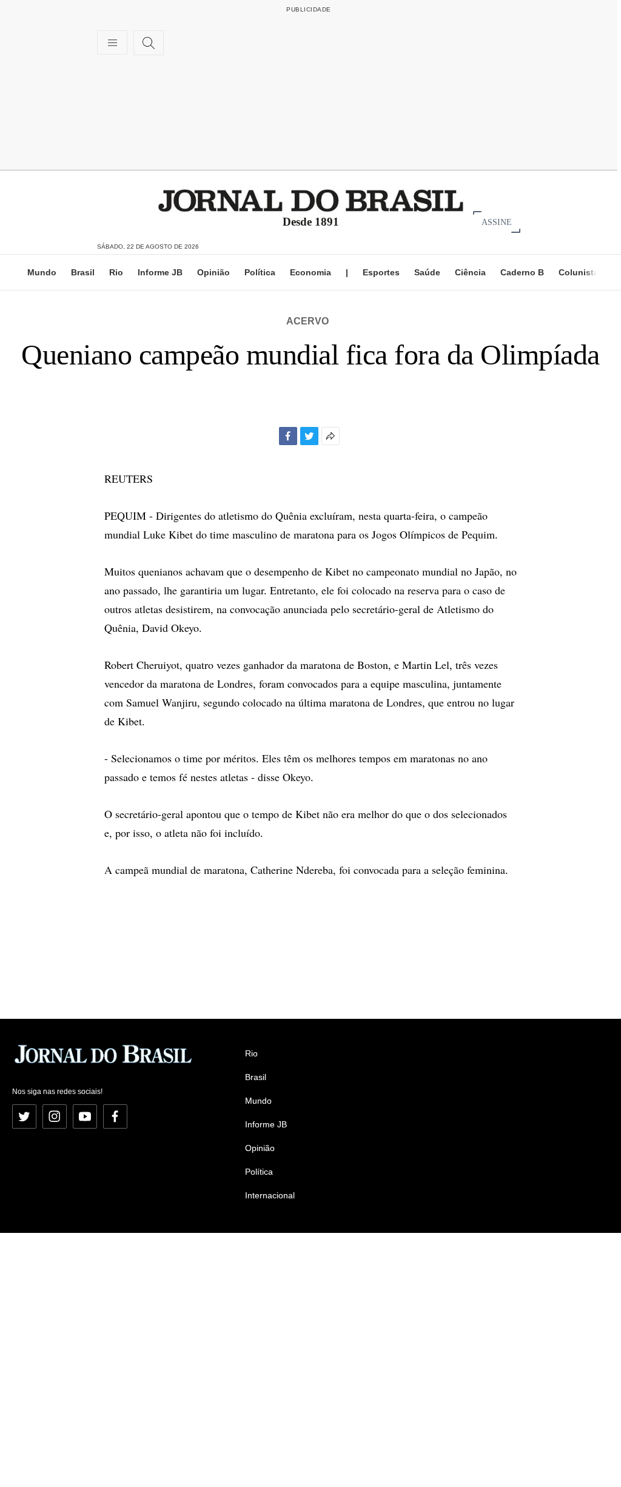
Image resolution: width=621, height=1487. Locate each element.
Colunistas (581, 272)
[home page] (311, 200)
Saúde (427, 272)
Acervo (307, 321)
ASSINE (497, 221)
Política (259, 272)
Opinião (213, 272)
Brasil (83, 272)
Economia (310, 272)
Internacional (270, 1195)
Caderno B (522, 272)
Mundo (41, 272)
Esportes (381, 272)
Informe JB (160, 272)
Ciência (470, 272)
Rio (116, 272)
